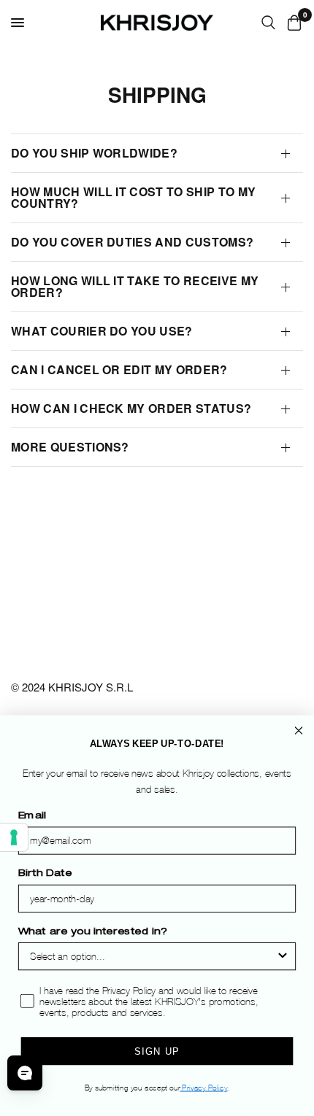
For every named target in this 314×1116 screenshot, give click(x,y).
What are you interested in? (92, 932)
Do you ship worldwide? (94, 152)
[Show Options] (282, 957)
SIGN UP (156, 1051)
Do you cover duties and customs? (132, 241)
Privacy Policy (204, 1088)
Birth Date (45, 874)
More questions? (70, 446)
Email (32, 816)
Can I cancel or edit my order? (119, 369)
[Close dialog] (299, 731)
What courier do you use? (102, 330)
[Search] (268, 22)
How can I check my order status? (131, 408)
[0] (291, 22)
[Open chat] (24, 1072)
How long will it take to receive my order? (135, 286)
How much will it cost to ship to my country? (133, 197)
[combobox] (152, 957)
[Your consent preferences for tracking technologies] (14, 837)
